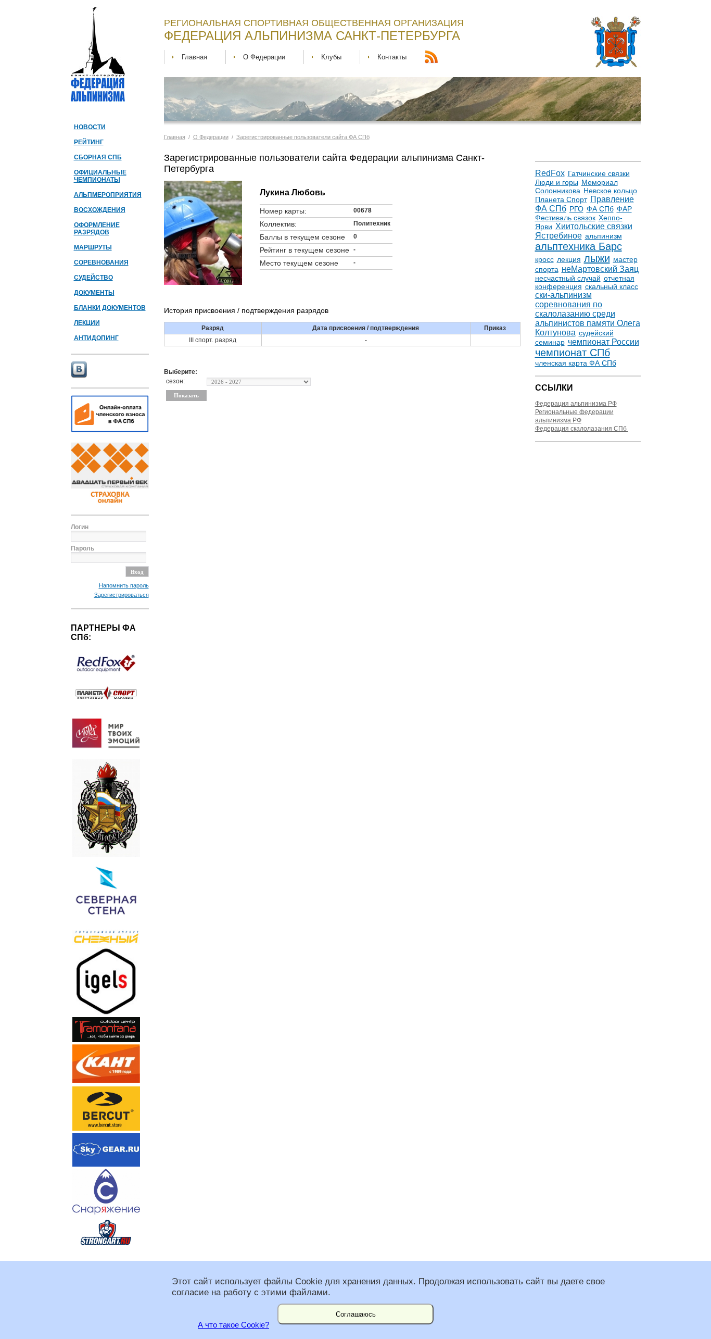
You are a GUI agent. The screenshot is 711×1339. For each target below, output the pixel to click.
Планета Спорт (561, 199)
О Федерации (264, 57)
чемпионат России (603, 341)
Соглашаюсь (356, 1314)
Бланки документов (110, 307)
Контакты (392, 57)
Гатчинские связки (599, 173)
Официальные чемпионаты (100, 176)
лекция (569, 259)
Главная (194, 57)
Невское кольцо (610, 190)
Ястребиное (558, 235)
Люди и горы (556, 182)
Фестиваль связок (565, 218)
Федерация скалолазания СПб (581, 428)
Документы (94, 292)
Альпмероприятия (108, 194)
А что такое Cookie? (233, 1325)
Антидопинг (96, 338)
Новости (90, 127)
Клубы (331, 57)
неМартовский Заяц (600, 269)
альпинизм (603, 236)
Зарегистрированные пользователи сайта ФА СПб (303, 137)
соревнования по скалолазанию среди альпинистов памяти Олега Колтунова (587, 318)
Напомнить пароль (124, 585)
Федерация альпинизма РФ (576, 403)
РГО (576, 209)
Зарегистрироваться (121, 595)
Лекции (87, 323)
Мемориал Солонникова (576, 186)
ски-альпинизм (563, 295)
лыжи (597, 258)
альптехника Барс (578, 246)
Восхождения (99, 210)
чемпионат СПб (572, 352)
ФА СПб (600, 209)
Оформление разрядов (97, 228)
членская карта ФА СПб (575, 363)
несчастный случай (568, 278)
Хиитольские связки (593, 226)
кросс (544, 259)
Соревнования (101, 262)
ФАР (624, 209)
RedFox (550, 173)
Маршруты (93, 247)
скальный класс (611, 286)
